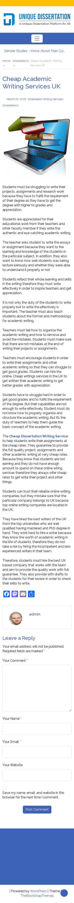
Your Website (12, 765)
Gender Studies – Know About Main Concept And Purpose (35, 50)
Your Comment (14, 661)
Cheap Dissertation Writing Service (38, 436)
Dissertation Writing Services (45, 99)
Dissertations (10, 105)
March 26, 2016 (16, 99)
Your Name (11, 719)
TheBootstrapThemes (37, 896)
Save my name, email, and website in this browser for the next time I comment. (33, 795)
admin (34, 614)
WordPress (38, 891)
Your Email (10, 742)
